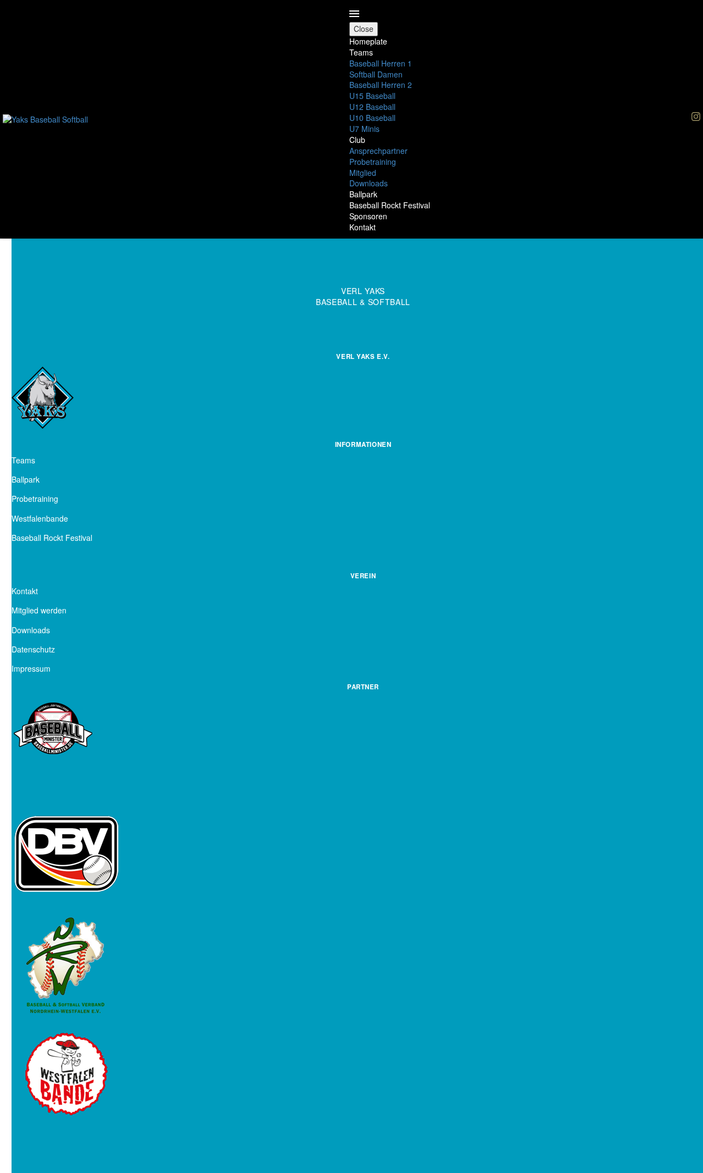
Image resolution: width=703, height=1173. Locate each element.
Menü (354, 13)
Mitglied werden (39, 610)
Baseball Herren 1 (380, 63)
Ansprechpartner (378, 150)
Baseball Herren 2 (380, 84)
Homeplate (368, 41)
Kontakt (362, 227)
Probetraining (372, 161)
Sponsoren (368, 216)
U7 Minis (364, 128)
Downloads (368, 183)
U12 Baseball (372, 106)
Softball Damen (376, 74)
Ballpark (363, 194)
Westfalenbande (40, 518)
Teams (361, 52)
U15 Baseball (372, 95)
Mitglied (362, 172)
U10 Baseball (372, 117)
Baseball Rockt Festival (389, 205)
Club (357, 139)
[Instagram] (695, 116)
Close (363, 28)
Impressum (31, 668)
